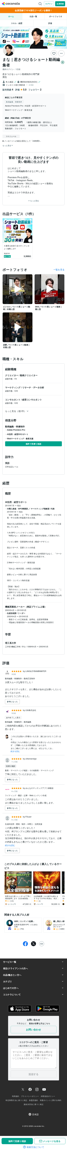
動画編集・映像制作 (13, 678)
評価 (50, 23)
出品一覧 (33, 16)
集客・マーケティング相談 (16, 770)
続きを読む (15, 751)
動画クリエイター (29, 375)
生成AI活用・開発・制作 (15, 824)
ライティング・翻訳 (13, 795)
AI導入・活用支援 (34, 824)
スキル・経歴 (16, 23)
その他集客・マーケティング (41, 770)
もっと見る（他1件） (15, 411)
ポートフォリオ (55, 16)
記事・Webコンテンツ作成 (35, 795)
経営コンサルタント (32, 399)
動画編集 (27, 721)
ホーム (11, 16)
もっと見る (34, 201)
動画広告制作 (29, 678)
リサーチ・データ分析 (33, 387)
